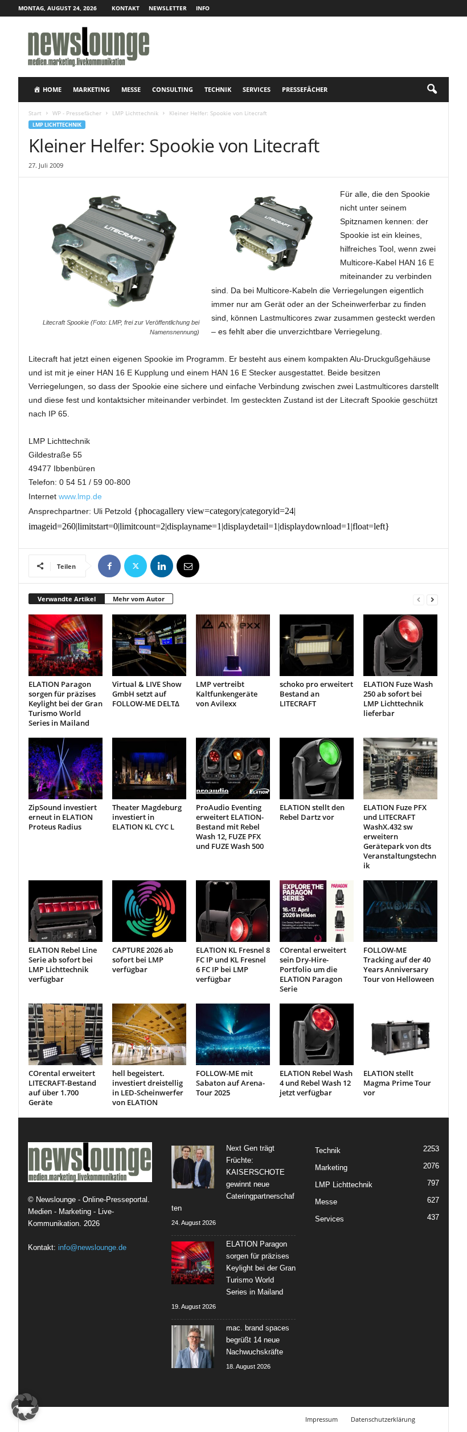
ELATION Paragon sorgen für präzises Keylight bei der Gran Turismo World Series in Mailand (65, 703)
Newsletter (168, 8)
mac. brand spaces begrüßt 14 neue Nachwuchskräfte (257, 1340)
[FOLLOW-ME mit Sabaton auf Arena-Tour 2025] (233, 1034)
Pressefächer (304, 89)
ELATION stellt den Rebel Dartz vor (312, 812)
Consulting (172, 89)
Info (203, 8)
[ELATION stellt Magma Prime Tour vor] (400, 1034)
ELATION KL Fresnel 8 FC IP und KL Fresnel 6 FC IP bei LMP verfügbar (233, 964)
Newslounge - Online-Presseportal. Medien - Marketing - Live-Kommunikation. (89, 1211)
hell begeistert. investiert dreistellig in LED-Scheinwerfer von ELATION (147, 1087)
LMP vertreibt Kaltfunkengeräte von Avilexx (226, 694)
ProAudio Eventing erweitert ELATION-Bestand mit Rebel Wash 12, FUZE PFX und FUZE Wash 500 (230, 826)
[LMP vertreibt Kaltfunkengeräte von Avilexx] (233, 645)
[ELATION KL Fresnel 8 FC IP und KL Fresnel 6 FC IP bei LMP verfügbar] (233, 911)
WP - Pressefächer (76, 113)
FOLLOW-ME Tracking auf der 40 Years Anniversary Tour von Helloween (398, 964)
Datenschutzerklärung (383, 1419)
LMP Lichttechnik (135, 113)
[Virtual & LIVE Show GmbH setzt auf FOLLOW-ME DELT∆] (149, 645)
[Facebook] (109, 566)
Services (257, 89)
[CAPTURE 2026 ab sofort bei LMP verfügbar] (149, 911)
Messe (131, 89)
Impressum (321, 1419)
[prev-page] (418, 599)
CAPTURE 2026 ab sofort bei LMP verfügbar (142, 959)
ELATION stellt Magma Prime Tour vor (397, 1083)
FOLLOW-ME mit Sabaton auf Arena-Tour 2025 (230, 1083)
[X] (135, 566)
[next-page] (432, 599)
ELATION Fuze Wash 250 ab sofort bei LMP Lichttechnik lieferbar (398, 698)
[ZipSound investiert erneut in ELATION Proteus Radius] (65, 768)
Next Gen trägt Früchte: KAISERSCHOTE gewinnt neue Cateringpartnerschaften (232, 1178)
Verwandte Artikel (67, 598)
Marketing (91, 89)
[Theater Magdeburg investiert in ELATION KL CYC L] (149, 768)
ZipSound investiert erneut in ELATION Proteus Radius (62, 817)
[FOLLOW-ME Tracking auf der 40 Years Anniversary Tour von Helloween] (400, 911)
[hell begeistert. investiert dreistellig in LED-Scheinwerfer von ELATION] (149, 1034)
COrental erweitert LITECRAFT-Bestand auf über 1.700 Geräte (62, 1087)
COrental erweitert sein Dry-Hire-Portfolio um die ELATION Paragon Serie (313, 969)
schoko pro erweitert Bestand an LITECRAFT (316, 694)
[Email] (188, 566)
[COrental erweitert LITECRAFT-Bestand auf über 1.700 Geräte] (65, 1034)
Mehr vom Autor (139, 598)
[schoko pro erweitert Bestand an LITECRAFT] (317, 645)
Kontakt (126, 8)
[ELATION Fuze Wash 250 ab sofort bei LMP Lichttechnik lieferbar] (400, 645)
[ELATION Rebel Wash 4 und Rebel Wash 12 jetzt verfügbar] (317, 1034)
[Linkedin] (161, 566)
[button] (431, 89)
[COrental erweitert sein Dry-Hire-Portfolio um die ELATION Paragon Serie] (317, 911)
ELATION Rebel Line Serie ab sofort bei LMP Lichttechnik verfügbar (62, 964)
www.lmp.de (80, 496)
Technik (217, 89)
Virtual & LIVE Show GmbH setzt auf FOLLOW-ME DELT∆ (147, 694)
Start (35, 113)
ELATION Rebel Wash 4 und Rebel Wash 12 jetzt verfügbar (316, 1083)
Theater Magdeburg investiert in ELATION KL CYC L (147, 817)
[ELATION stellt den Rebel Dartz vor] (317, 768)
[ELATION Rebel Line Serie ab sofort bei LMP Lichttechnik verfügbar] (65, 911)
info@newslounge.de (92, 1247)
